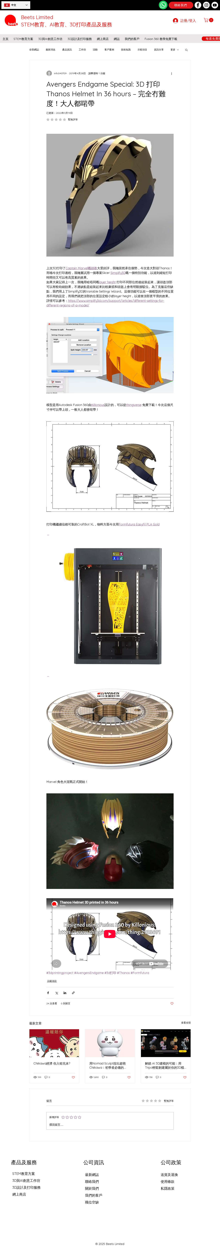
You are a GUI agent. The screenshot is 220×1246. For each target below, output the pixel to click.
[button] (209, 20)
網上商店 (19, 1194)
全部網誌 (34, 49)
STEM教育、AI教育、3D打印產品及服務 (66, 24)
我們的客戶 (93, 1195)
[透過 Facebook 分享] (48, 992)
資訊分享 (159, 49)
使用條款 (167, 1181)
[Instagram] (206, 5)
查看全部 (186, 1022)
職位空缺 (92, 1202)
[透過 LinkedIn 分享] (65, 992)
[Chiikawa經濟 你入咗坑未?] (54, 1043)
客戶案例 (109, 49)
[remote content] (110, 934)
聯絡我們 (92, 1181)
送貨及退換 (169, 1174)
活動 (95, 49)
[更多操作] (171, 73)
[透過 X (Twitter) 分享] (56, 992)
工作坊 (82, 49)
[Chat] (163, 5)
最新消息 (50, 49)
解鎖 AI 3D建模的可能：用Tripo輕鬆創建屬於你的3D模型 (164, 1065)
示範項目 (142, 49)
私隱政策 (167, 1188)
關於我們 (92, 1188)
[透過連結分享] (73, 992)
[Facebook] (198, 5)
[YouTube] (214, 5)
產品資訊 (67, 49)
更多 (172, 49)
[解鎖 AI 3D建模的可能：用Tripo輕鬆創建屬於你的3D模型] (166, 1043)
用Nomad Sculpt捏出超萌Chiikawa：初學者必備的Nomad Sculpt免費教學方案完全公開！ (109, 1065)
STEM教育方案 (23, 1173)
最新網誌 (92, 1174)
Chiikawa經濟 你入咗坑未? (52, 1063)
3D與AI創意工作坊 (26, 1180)
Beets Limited (37, 17)
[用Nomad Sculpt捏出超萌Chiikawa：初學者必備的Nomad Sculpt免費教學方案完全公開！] (110, 1043)
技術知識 (126, 49)
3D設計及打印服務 (26, 1187)
